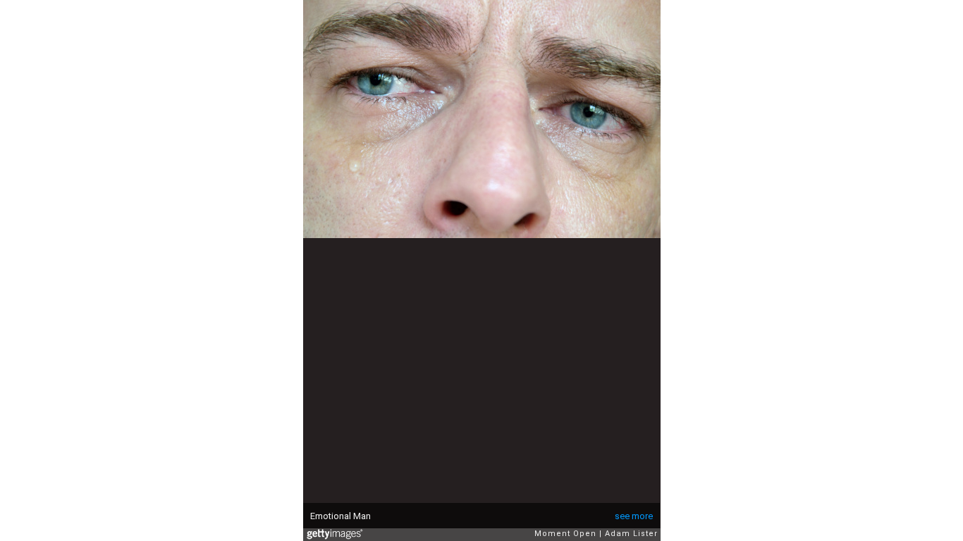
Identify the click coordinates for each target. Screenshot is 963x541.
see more (634, 516)
